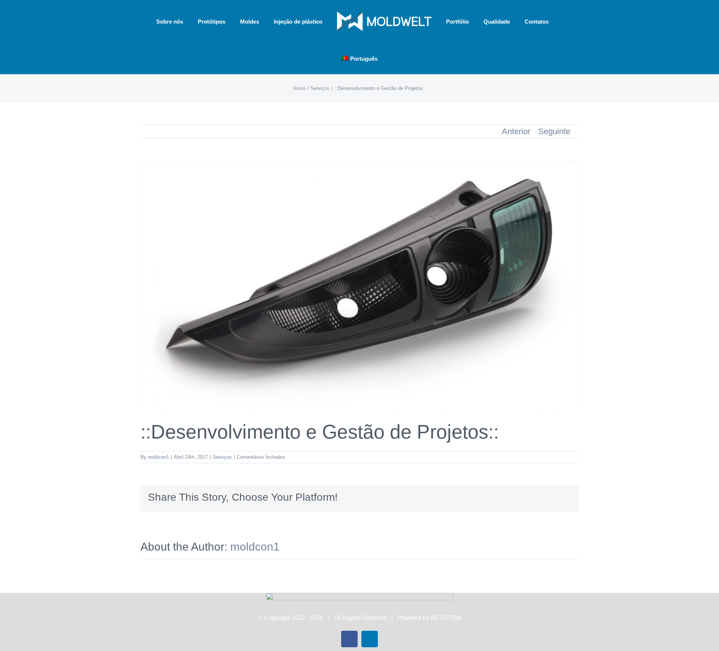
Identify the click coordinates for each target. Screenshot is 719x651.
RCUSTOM (446, 618)
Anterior (516, 131)
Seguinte (554, 131)
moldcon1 (158, 457)
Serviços (222, 457)
